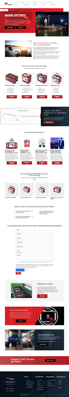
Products (16, 4)
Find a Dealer (28, 380)
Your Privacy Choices (62, 394)
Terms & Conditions (41, 394)
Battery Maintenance (29, 383)
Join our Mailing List (49, 2)
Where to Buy (53, 4)
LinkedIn (59, 380)
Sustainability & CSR (51, 380)
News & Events (22, 2)
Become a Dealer (41, 2)
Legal (33, 394)
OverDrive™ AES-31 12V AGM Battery (56, 198)
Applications (25, 4)
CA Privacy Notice (40, 389)
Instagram (60, 387)
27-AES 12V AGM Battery (40, 197)
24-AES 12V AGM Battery (10, 197)
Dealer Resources (34, 2)
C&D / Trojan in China (41, 387)
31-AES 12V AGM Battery (25, 197)
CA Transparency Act (51, 385)
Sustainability (28, 2)
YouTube (59, 383)
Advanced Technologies (30, 382)
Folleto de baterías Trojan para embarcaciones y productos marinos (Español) (46, 212)
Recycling (49, 382)
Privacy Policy (39, 264)
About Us (43, 4)
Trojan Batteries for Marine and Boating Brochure (23, 212)
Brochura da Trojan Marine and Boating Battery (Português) (23, 217)
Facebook (60, 382)
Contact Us (16, 2)
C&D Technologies (29, 387)
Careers (38, 382)
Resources (35, 4)
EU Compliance (50, 383)
